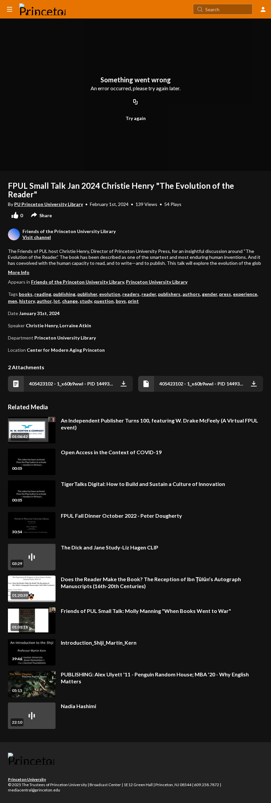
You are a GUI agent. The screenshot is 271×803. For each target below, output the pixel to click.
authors (191, 294)
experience (245, 294)
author (44, 301)
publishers (169, 294)
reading (42, 294)
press (225, 294)
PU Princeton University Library (48, 204)
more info (18, 272)
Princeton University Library (156, 282)
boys (121, 301)
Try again (136, 118)
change (70, 301)
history (27, 301)
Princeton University (27, 779)
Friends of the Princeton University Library (77, 282)
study (86, 301)
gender (209, 294)
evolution (109, 294)
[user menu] (263, 9)
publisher (87, 294)
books (25, 294)
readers (130, 294)
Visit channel (36, 237)
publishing (64, 294)
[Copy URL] (135, 102)
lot (57, 301)
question (104, 301)
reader (148, 294)
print (133, 301)
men (12, 301)
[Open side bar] (10, 9)
